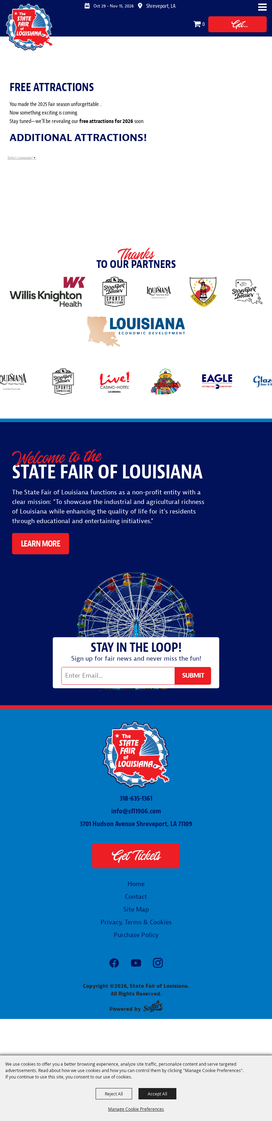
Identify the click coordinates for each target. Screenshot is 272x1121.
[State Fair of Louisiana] (29, 27)
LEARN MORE (40, 543)
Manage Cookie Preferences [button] (136, 1109)
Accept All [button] (157, 1094)
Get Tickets (237, 25)
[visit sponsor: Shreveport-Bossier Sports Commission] (51, 382)
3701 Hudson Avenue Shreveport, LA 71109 (136, 823)
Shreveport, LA (161, 6)
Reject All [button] (114, 1094)
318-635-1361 (136, 798)
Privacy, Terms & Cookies (136, 922)
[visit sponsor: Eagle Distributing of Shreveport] (205, 382)
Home (136, 884)
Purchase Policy (136, 935)
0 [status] (203, 24)
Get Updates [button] (193, 676)
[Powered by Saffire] (153, 1006)
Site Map (136, 910)
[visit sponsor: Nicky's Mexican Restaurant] (153, 382)
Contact (136, 897)
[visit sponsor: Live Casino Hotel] (102, 382)
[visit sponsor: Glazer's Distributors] (256, 382)
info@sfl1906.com (136, 811)
